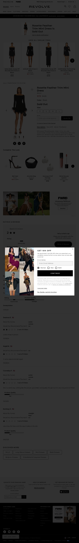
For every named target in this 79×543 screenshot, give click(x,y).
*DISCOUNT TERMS (42, 288)
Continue (55, 273)
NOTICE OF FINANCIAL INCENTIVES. (62, 284)
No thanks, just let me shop (47, 292)
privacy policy (68, 283)
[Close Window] (72, 249)
